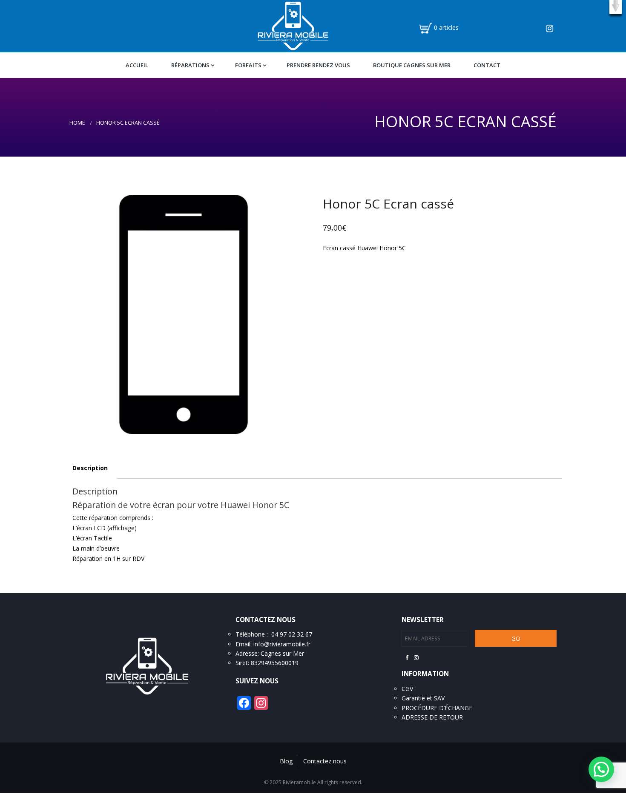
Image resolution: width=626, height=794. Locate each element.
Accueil (137, 65)
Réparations (190, 65)
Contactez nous (325, 761)
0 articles (446, 27)
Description (90, 468)
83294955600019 (275, 663)
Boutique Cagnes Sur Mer (412, 65)
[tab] (90, 468)
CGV (407, 689)
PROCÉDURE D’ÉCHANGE (437, 708)
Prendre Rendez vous (318, 65)
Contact (487, 65)
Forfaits (248, 65)
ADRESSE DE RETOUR (432, 717)
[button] (615, 7)
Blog (286, 761)
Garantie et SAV (423, 698)
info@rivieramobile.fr (281, 644)
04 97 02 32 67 (291, 634)
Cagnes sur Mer (282, 653)
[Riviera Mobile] (292, 25)
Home (77, 122)
